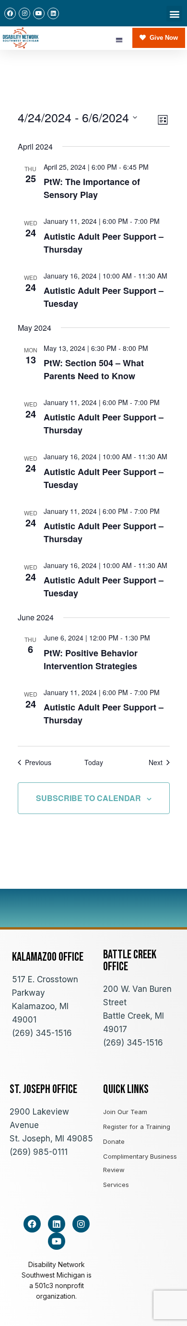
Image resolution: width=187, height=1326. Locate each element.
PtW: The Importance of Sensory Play (92, 188)
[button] (174, 14)
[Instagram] (24, 13)
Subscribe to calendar (88, 797)
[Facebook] (10, 13)
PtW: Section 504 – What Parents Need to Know (94, 369)
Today (93, 762)
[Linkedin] (53, 13)
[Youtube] (39, 13)
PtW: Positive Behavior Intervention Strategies (91, 659)
